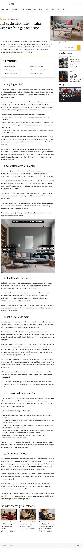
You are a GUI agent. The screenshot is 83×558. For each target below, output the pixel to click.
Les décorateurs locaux (35, 73)
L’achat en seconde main (36, 66)
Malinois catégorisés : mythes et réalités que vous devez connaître (75, 77)
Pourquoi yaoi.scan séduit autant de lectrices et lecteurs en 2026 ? (27, 524)
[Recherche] (76, 3)
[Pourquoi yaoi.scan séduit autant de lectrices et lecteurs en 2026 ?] (28, 514)
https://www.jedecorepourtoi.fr (18, 499)
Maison (72, 56)
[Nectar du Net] (11, 3)
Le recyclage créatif (9, 66)
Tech (40, 531)
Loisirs (3, 531)
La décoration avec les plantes (12, 70)
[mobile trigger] (3, 3)
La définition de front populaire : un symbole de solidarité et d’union (69, 95)
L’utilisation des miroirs (10, 73)
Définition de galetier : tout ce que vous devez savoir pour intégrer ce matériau (75, 63)
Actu (71, 71)
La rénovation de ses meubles (37, 70)
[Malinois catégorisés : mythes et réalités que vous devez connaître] (63, 76)
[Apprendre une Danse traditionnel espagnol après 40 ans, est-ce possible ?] (9, 514)
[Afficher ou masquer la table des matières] (34, 61)
